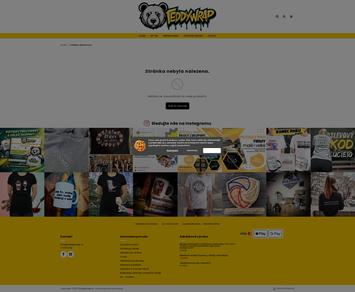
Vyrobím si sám (129, 244)
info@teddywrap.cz (71, 244)
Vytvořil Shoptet (286, 288)
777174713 (66, 248)
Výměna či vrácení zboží (134, 268)
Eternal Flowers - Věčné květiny (201, 223)
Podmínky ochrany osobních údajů (140, 273)
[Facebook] (63, 254)
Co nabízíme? (170, 223)
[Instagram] (70, 254)
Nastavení (172, 150)
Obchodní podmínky (132, 260)
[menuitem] (142, 35)
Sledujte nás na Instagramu (181, 123)
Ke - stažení (127, 277)
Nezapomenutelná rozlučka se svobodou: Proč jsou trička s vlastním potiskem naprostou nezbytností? (207, 246)
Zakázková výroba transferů (195, 263)
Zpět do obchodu (177, 106)
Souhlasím (213, 150)
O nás (123, 256)
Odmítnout (192, 150)
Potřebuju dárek (129, 248)
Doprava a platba (130, 264)
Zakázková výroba (146, 223)
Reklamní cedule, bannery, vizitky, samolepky (204, 255)
